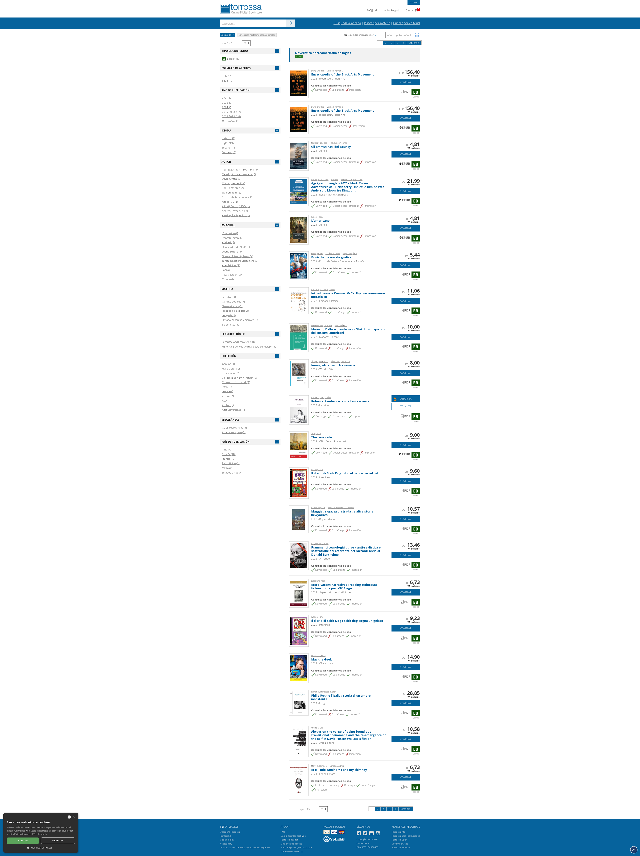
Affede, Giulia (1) (231, 201)
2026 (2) (227, 98)
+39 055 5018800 (294, 851)
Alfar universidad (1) (233, 409)
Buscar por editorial (406, 23)
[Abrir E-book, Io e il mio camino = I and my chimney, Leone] (298, 779)
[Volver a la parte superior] (634, 850)
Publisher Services (401, 847)
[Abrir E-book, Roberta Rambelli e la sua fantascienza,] (298, 409)
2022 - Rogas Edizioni (323, 519)
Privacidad (225, 835)
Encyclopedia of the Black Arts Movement (342, 74)
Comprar (405, 82)
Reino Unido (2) (231, 463)
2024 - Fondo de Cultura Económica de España (337, 261)
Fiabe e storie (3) (231, 368)
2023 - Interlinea (320, 477)
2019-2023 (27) (231, 112)
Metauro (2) (228, 279)
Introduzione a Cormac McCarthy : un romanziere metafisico (348, 295)
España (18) (229, 454)
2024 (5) (227, 107)
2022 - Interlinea (320, 624)
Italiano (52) (228, 138)
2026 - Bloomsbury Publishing (328, 78)
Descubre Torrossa (230, 831)
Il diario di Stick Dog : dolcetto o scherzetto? (344, 473)
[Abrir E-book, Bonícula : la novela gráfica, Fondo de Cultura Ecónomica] (298, 265)
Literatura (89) (230, 297)
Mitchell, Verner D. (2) (234, 183)
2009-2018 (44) (231, 116)
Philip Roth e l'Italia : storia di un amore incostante (341, 697)
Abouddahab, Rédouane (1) (237, 197)
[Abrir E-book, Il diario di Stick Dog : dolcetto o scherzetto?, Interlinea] (298, 482)
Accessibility (226, 843)
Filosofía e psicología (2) (235, 310)
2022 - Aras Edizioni (322, 742)
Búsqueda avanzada (347, 23)
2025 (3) (227, 102)
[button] (375, 34)
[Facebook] (359, 833)
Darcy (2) (227, 386)
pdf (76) (226, 76)
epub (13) (227, 80)
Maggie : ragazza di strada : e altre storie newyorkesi (342, 513)
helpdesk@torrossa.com (299, 847)
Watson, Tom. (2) (231, 192)
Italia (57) (227, 449)
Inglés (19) (228, 143)
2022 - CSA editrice (322, 663)
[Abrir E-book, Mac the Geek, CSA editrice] (298, 668)
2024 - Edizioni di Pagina (324, 300)
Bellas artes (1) (230, 324)
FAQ (283, 831)
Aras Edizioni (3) (231, 265)
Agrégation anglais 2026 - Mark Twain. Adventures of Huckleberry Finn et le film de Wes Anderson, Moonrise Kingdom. (347, 186)
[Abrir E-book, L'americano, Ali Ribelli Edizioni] (298, 229)
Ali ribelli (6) (228, 242)
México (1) (228, 468)
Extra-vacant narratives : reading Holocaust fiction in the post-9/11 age (344, 586)
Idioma (414, 2)
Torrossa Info (399, 831)
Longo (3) (227, 270)
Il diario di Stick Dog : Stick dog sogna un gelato (347, 621)
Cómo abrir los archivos (293, 835)
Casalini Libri (363, 843)
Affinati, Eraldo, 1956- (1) (236, 206)
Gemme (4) (228, 364)
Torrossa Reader (289, 839)
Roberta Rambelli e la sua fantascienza (340, 401)
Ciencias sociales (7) (233, 301)
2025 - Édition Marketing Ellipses (329, 194)
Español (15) (229, 147)
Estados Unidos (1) (233, 472)
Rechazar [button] (58, 840)
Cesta (412, 10)
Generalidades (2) (232, 306)
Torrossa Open (399, 839)
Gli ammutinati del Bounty (331, 147)
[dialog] (40, 833)
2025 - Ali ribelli (319, 150)
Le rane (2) (228, 391)
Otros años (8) (230, 121)
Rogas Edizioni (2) (232, 274)
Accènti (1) (228, 405)
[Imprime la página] (417, 35)
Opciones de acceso (291, 843)
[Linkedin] (371, 833)
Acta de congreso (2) (234, 432)
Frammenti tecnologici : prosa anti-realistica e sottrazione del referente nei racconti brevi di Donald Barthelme (346, 550)
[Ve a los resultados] (290, 23)
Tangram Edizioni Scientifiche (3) (240, 260)
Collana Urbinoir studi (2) (236, 382)
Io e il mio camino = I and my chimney (339, 770)
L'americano (320, 220)
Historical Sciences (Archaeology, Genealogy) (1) (249, 346)
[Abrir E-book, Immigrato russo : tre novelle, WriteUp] (298, 373)
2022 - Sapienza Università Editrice (331, 592)
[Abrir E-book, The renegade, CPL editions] (298, 445)
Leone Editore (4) (232, 251)
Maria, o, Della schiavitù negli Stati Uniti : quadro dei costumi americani (348, 331)
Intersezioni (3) (230, 373)
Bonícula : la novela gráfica (331, 257)
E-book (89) (231, 58)
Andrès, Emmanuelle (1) (235, 210)
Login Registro (392, 10)
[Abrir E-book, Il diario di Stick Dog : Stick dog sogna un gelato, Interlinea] (298, 630)
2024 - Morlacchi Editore (325, 336)
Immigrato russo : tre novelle (333, 365)
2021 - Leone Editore (323, 774)
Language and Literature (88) (238, 342)
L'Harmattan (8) (230, 233)
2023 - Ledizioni (320, 405)
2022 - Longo (318, 703)
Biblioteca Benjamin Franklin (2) (239, 377)
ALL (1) (226, 400)
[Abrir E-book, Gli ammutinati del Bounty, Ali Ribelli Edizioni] (298, 155)
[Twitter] (365, 833)
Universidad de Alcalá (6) (236, 247)
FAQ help (372, 10)
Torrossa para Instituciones (406, 835)
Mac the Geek (321, 659)
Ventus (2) (228, 396)
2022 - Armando (320, 558)
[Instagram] (378, 833)
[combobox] (257, 23)
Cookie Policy (227, 839)
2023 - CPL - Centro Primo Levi (328, 441)
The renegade (321, 437)
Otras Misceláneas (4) (234, 427)
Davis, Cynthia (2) (231, 178)
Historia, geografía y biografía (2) (240, 320)
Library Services (400, 843)
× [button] (73, 817)
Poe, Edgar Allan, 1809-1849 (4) (240, 169)
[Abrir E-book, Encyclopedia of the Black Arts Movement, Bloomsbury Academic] (298, 119)
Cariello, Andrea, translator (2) (239, 174)
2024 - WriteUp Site (322, 369)
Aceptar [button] (23, 840)
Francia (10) (228, 458)
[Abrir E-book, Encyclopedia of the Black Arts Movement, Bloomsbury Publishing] (298, 83)
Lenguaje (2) (229, 315)
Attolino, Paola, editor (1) (236, 215)
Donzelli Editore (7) (232, 238)
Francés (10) (229, 152)
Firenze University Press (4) (237, 256)
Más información (40, 834)
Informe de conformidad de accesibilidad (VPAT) (245, 847)
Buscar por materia (377, 23)
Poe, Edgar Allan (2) (233, 188)
